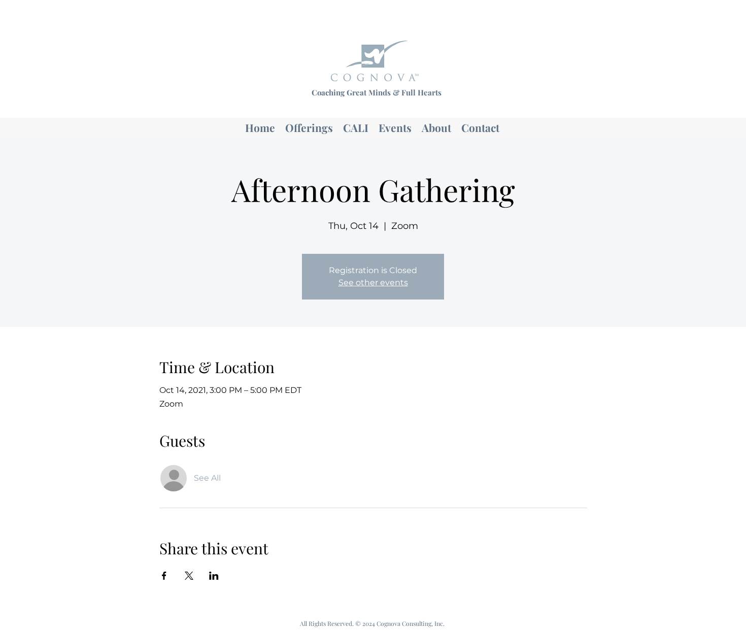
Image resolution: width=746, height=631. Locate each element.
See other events (373, 282)
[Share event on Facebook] (164, 576)
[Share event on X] (189, 576)
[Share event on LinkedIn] (214, 576)
